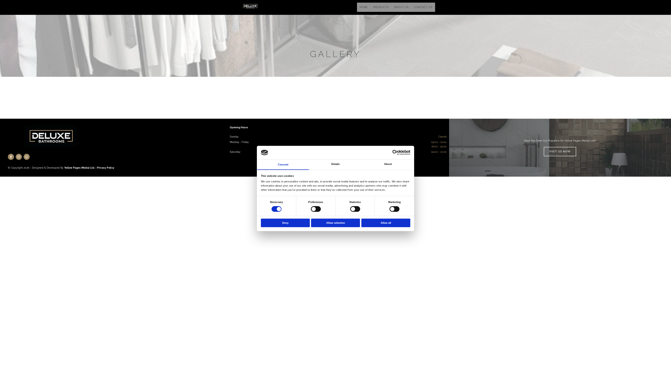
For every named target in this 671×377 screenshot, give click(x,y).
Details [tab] (335, 163)
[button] (560, 151)
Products (381, 7)
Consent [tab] (283, 164)
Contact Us (423, 7)
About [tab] (388, 163)
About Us (401, 7)
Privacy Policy (105, 167)
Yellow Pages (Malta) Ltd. (79, 167)
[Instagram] (19, 157)
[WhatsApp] (27, 157)
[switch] (316, 209)
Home (364, 7)
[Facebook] (11, 157)
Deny (285, 222)
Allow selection (335, 222)
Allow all (386, 222)
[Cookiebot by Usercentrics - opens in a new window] (395, 152)
